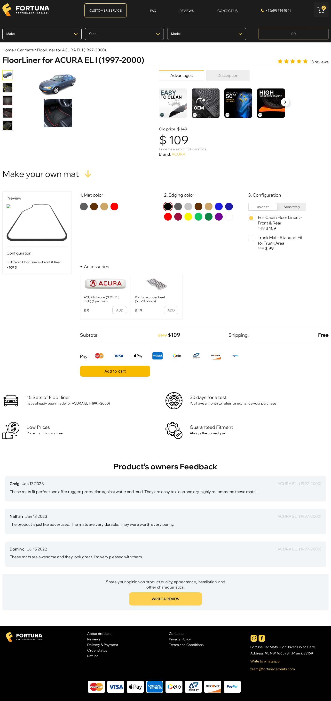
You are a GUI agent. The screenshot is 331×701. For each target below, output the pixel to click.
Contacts (176, 633)
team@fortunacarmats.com (272, 669)
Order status (97, 650)
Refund (93, 656)
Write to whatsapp (265, 661)
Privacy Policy (180, 639)
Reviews (93, 639)
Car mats (25, 50)
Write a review (166, 599)
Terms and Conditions (186, 645)
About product (99, 633)
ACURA (179, 154)
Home (8, 50)
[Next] (285, 102)
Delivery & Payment (102, 645)
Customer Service (105, 10)
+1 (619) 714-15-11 (278, 10)
